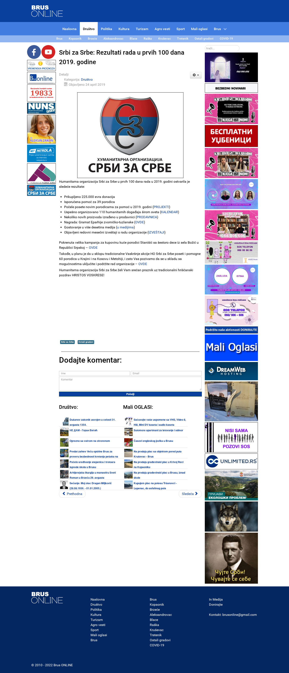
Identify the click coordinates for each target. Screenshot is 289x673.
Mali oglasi (99, 635)
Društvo (87, 79)
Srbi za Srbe (67, 342)
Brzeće (155, 610)
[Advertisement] (41, 260)
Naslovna (98, 599)
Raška (154, 625)
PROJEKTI (161, 207)
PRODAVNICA (147, 217)
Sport (95, 630)
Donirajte (216, 605)
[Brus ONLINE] (47, 11)
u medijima (125, 227)
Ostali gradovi (85, 342)
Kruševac (157, 630)
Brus (94, 640)
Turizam (97, 620)
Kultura (96, 615)
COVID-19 (157, 645)
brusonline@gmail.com (239, 615)
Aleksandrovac (161, 615)
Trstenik (156, 635)
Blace (154, 620)
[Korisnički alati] (196, 75)
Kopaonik (157, 605)
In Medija (216, 599)
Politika (96, 610)
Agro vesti (98, 625)
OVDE (139, 222)
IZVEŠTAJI (156, 232)
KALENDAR (169, 212)
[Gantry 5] (47, 597)
